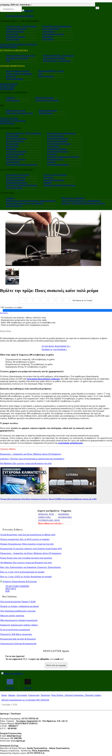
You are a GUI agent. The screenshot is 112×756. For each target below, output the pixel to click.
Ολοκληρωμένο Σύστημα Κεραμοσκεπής (18, 643)
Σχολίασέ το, (54, 349)
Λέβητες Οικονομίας (15, 31)
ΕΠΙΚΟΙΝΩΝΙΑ (7, 123)
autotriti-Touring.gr (14, 206)
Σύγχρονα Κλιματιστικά (16, 138)
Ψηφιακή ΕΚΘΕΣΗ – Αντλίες (51, 71)
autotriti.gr (10, 198)
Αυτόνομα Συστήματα (56, 149)
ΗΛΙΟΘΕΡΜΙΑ (7, 89)
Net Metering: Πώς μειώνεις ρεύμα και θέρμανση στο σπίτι (26, 463)
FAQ (8, 61)
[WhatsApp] (52, 300)
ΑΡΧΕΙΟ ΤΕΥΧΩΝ (9, 118)
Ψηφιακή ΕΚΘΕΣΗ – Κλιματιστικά (58, 55)
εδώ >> (50, 523)
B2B (7, 591)
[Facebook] (22, 300)
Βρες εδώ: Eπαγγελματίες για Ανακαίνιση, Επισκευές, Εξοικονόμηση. (30, 567)
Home (4, 695)
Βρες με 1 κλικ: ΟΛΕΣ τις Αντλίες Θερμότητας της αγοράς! (26, 576)
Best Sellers (11, 76)
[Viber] (44, 300)
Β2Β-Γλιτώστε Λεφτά (15, 110)
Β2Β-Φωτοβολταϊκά (48, 110)
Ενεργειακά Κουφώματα (53, 34)
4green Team (5, 331)
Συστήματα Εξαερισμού (57, 138)
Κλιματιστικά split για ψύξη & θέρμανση (18, 639)
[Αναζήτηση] (97, 8)
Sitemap (11, 695)
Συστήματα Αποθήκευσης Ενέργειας (63, 157)
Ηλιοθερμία (11, 149)
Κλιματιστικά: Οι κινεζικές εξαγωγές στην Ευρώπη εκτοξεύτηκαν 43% (31, 548)
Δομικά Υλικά (12, 34)
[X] (29, 300)
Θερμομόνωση (12, 144)
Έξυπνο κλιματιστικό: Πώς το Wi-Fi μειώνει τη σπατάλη (24, 539)
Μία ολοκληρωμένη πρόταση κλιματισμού (18, 620)
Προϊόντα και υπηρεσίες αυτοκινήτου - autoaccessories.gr (31, 201)
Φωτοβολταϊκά (12, 136)
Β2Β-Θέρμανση (46, 113)
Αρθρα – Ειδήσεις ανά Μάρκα (19, 73)
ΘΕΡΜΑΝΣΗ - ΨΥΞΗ (46, 514)
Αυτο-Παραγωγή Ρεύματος (59, 144)
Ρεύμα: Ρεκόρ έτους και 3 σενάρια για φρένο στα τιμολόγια (26, 558)
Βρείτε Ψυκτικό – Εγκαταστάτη (56, 61)
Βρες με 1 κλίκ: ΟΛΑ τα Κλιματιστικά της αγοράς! (22, 572)
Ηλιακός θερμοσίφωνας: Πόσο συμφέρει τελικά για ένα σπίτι (27, 544)
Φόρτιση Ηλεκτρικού (44, 97)
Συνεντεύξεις (48, 39)
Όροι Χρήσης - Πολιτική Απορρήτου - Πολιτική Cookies (76, 695)
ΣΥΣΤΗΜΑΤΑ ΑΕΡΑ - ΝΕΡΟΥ (49, 520)
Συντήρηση (52, 154)
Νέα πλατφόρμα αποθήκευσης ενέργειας (18, 611)
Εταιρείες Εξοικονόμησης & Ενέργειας (19, 581)
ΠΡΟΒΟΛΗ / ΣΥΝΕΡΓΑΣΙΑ (13, 121)
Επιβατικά (10, 97)
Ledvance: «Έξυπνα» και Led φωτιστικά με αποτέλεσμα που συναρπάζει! (32, 459)
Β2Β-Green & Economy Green (19, 113)
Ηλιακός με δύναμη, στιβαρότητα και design (19, 606)
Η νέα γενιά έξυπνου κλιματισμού (15, 629)
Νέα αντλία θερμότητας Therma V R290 (18, 601)
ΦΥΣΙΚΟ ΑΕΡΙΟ (7, 86)
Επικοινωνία (33, 695)
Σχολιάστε (4, 313)
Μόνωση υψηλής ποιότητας (12, 615)
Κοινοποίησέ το (56, 346)
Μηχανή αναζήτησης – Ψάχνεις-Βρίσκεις (23, 133)
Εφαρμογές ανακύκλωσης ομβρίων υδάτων (19, 625)
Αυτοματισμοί (48, 31)
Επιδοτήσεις (47, 36)
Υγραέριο (51, 162)
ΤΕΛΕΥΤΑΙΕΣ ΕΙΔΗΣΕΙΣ (17, 586)
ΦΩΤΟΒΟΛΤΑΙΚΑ (8, 47)
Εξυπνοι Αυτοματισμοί (57, 141)
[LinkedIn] (59, 300)
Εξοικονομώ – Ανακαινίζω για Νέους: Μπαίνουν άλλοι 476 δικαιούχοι (30, 454)
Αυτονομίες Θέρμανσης (16, 29)
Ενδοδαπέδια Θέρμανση (57, 151)
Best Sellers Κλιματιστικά (17, 58)
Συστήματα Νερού (55, 159)
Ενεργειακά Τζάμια (50, 29)
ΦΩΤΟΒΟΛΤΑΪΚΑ (65, 517)
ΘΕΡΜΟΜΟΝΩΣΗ (8, 84)
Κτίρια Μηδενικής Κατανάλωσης (56, 26)
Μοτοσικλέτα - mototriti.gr (73, 198)
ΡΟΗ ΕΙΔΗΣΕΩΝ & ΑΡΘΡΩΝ (19, 16)
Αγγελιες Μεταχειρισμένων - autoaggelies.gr (81, 201)
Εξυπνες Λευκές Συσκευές (55, 175)
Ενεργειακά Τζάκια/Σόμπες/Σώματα (21, 164)
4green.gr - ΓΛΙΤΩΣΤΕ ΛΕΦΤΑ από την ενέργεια (83, 203)
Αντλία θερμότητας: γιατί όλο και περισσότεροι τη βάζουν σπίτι (27, 534)
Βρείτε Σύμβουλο (46, 76)
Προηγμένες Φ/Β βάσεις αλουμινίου (16, 634)
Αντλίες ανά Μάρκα (14, 79)
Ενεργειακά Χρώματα (15, 36)
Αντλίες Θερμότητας (15, 141)
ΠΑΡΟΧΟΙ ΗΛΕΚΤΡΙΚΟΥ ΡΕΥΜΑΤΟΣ (18, 44)
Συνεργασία (22, 695)
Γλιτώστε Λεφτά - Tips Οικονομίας (21, 26)
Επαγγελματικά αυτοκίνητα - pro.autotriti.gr (25, 203)
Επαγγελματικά (12, 100)
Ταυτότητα (45, 695)
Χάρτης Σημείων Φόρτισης (47, 100)
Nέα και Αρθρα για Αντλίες (18, 71)
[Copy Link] (66, 300)
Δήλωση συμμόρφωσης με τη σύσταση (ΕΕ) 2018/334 (25, 700)
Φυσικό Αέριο (12, 146)
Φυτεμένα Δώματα (14, 188)
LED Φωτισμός (13, 39)
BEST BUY (10, 588)
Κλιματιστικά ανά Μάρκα (54, 58)
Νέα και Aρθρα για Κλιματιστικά (20, 55)
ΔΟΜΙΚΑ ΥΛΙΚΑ (44, 517)
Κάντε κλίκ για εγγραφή (56, 665)
